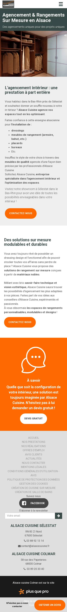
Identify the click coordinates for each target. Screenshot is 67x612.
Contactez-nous (20, 213)
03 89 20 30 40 (35, 569)
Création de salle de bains (33, 492)
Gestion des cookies (33, 483)
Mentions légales (33, 467)
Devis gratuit (33, 418)
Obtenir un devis (50, 604)
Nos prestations (33, 441)
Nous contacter (33, 462)
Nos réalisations (33, 446)
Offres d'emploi (34, 450)
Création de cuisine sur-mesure (33, 488)
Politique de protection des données (33, 479)
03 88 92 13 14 (35, 540)
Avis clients (33, 454)
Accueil (33, 437)
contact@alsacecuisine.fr (35, 546)
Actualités (33, 458)
